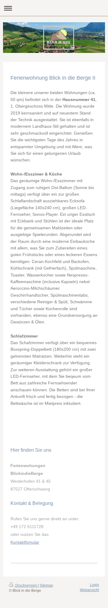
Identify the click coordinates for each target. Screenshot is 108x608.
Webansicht (89, 590)
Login (94, 585)
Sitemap (46, 585)
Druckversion (26, 585)
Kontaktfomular (24, 542)
